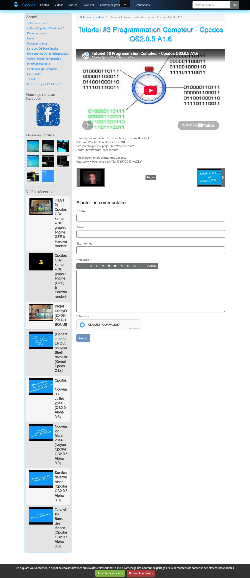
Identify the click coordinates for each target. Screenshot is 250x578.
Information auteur (38, 64)
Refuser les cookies (141, 573)
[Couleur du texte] (103, 266)
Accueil (87, 17)
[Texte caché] (128, 266)
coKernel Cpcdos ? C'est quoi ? (45, 28)
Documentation (36, 33)
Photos (44, 5)
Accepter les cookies (110, 573)
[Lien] (121, 266)
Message (84, 259)
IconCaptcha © (134, 328)
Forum (73, 5)
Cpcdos (28, 5)
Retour (150, 177)
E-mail (80, 227)
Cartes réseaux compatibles (44, 58)
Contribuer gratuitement (115, 5)
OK (235, 5)
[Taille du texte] (97, 266)
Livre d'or (88, 5)
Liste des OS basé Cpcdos (42, 48)
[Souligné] (91, 266)
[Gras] (79, 266)
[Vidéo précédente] (91, 177)
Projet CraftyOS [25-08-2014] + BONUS (62, 315)
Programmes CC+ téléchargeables (48, 53)
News (30, 38)
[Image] (134, 266)
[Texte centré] (115, 266)
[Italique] (85, 266)
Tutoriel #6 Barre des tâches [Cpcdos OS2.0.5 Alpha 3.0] (61, 527)
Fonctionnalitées (37, 43)
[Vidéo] (141, 266)
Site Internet (84, 243)
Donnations (143, 5)
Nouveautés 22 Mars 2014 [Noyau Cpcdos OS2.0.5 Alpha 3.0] (64, 444)
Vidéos (59, 5)
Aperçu (152, 265)
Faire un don (34, 74)
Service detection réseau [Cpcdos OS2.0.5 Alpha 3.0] (62, 486)
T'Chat (31, 79)
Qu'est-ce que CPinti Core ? (44, 84)
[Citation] (109, 266)
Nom (82, 211)
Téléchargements (37, 23)
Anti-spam (85, 316)
